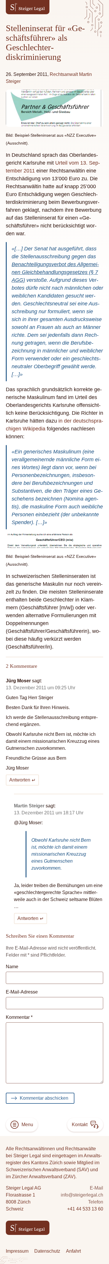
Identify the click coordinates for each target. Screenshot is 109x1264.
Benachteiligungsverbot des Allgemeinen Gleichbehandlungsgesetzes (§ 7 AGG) (55, 272)
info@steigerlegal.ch (82, 1194)
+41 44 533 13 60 (85, 1208)
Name (12, 966)
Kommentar (19, 1017)
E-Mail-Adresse (22, 991)
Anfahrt (73, 1251)
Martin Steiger (29, 805)
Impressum (17, 1251)
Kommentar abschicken (44, 1098)
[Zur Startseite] (27, 7)
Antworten (19, 779)
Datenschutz (47, 1251)
